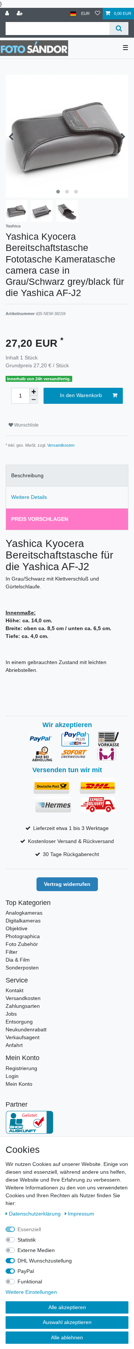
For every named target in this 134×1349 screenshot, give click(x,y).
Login (12, 1076)
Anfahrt (14, 1045)
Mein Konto (19, 1084)
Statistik (26, 1240)
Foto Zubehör (22, 944)
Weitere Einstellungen (31, 1292)
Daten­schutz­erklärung (35, 1214)
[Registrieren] (20, 13)
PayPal (25, 1271)
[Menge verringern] (33, 400)
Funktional (29, 1281)
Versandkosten (60, 445)
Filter (11, 952)
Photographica (23, 936)
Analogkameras (24, 913)
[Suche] (118, 28)
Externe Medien (36, 1250)
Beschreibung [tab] (27, 475)
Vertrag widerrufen (67, 884)
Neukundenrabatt (26, 1029)
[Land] (73, 13)
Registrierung (21, 1068)
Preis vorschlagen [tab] (39, 519)
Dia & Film (18, 960)
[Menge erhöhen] (33, 392)
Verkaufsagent (22, 1037)
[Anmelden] (8, 13)
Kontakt (14, 990)
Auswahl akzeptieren (67, 1322)
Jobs (11, 1014)
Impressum (81, 1214)
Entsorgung (19, 1022)
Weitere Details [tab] (29, 497)
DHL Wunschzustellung (44, 1261)
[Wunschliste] (97, 13)
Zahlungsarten (23, 1006)
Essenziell (29, 1229)
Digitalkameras (23, 921)
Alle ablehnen (67, 1337)
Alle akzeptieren (67, 1307)
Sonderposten (22, 968)
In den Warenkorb (81, 395)
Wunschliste (26, 425)
